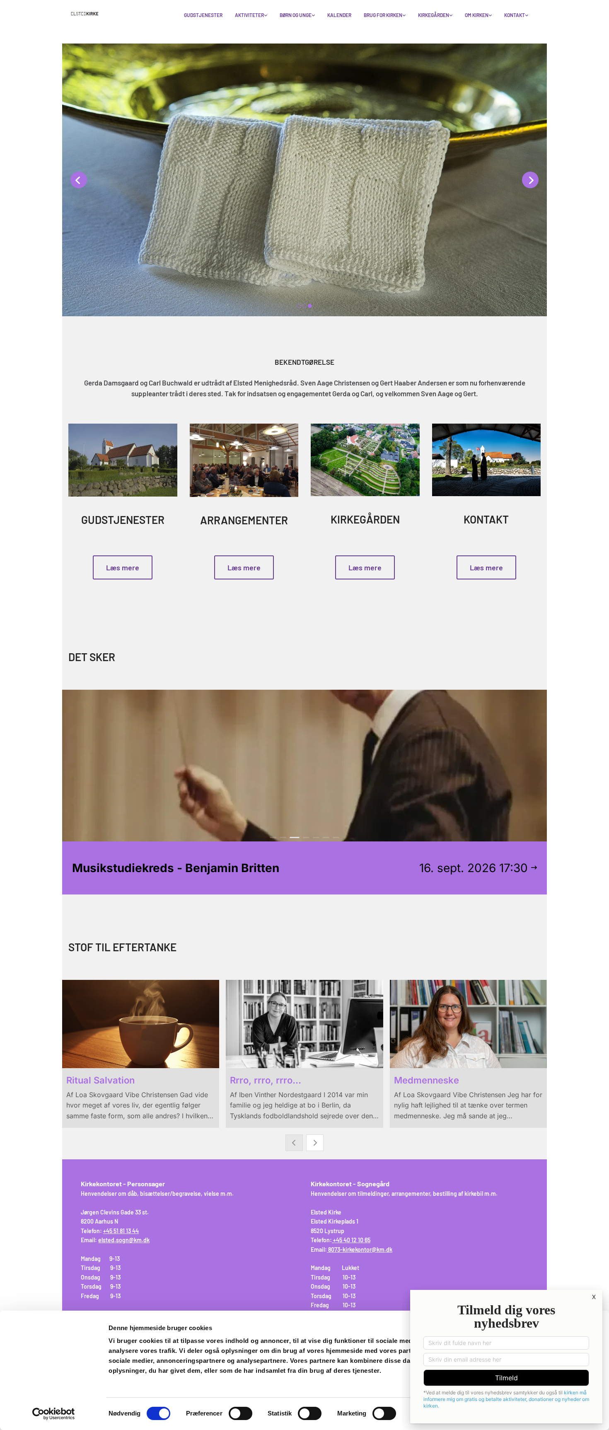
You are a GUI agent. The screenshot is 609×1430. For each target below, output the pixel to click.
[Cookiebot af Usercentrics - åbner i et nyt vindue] (53, 1414)
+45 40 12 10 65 (351, 1239)
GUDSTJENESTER (203, 15)
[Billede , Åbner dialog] (304, 181)
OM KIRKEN (476, 15)
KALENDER (339, 15)
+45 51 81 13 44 (121, 1230)
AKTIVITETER (249, 15)
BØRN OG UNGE (296, 15)
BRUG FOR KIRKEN (383, 15)
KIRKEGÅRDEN (433, 15)
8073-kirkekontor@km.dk (360, 1249)
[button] (122, 567)
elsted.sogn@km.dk (124, 1239)
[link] (251, 15)
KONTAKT (514, 15)
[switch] (240, 1413)
